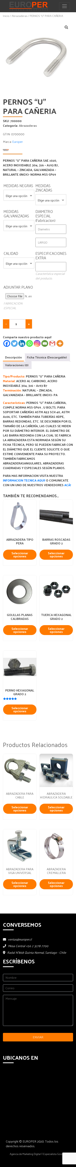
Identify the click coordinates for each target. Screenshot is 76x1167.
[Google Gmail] (52, 343)
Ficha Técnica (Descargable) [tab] (47, 357)
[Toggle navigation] (64, 6)
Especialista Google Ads (56, 1154)
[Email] (44, 343)
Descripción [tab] (13, 357)
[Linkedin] (22, 343)
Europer (17, 141)
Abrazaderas (19, 15)
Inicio (6, 15)
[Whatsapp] (29, 343)
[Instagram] (37, 343)
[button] (66, 27)
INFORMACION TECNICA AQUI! (24, 480)
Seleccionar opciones (19, 554)
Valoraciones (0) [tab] (16, 365)
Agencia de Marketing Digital (25, 1154)
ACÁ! (67, 485)
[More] (60, 343)
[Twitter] (14, 343)
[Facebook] (6, 343)
